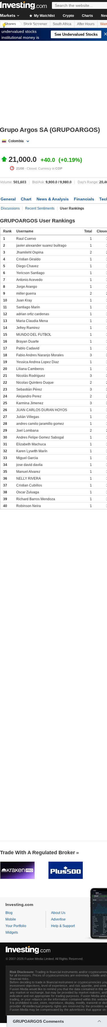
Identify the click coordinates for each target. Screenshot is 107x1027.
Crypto (68, 16)
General (8, 199)
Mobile (10, 919)
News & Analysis (53, 199)
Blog (9, 913)
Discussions (10, 208)
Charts (87, 16)
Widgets (11, 932)
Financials (84, 199)
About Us (58, 913)
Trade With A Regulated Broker (37, 852)
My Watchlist (44, 16)
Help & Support (63, 926)
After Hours (85, 24)
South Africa (62, 24)
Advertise (58, 919)
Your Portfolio (15, 926)
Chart (26, 199)
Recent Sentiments (39, 208)
